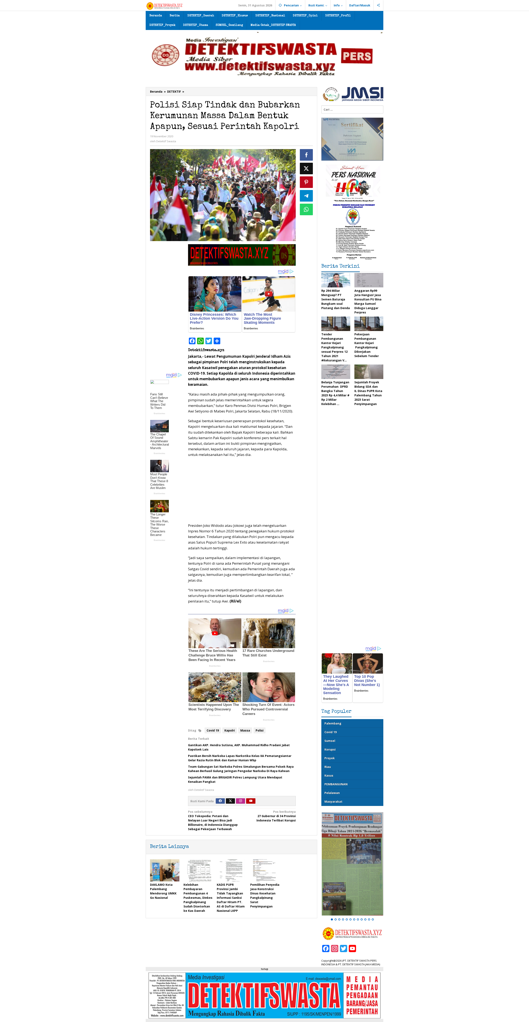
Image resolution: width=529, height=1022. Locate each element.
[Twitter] (230, 801)
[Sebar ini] (306, 155)
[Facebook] (220, 801)
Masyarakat (333, 801)
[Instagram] (240, 801)
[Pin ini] (306, 182)
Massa (245, 730)
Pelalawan (332, 793)
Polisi (259, 730)
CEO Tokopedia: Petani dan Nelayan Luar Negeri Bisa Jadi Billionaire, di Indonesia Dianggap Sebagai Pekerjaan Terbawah (213, 820)
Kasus (328, 775)
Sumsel (329, 741)
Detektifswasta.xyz (206, 350)
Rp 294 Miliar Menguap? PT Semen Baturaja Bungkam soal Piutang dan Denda (335, 299)
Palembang (332, 723)
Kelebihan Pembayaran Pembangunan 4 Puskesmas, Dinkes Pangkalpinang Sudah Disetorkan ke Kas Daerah (197, 898)
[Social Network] (378, 5)
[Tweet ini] (306, 168)
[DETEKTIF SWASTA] (164, 6)
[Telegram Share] (306, 196)
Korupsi (330, 749)
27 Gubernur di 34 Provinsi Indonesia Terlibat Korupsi (276, 816)
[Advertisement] (167, 306)
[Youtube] (251, 801)
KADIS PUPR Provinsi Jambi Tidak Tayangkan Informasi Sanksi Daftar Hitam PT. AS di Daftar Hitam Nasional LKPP (231, 898)
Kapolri (229, 730)
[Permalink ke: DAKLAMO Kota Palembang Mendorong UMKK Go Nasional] (164, 870)
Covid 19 (213, 730)
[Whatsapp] (306, 209)
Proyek (329, 758)
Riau (327, 767)
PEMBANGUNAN (336, 784)
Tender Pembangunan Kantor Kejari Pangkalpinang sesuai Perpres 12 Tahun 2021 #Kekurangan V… (334, 347)
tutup (264, 969)
